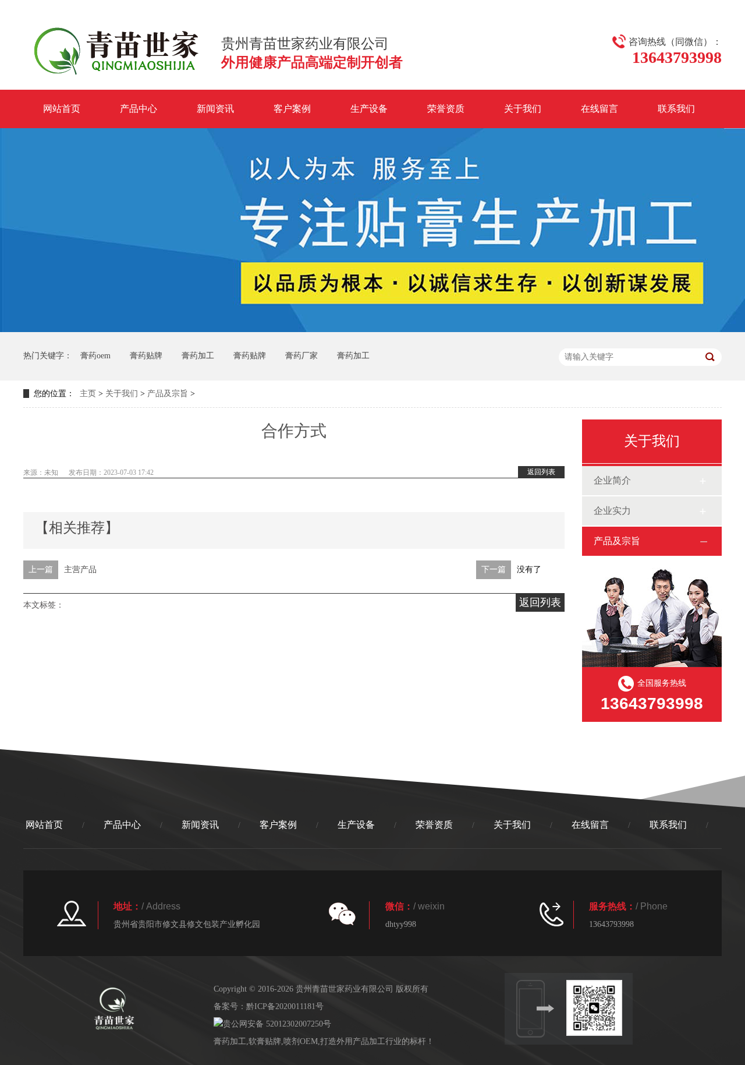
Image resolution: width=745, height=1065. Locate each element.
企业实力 (612, 511)
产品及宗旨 (167, 393)
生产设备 (369, 109)
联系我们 (676, 109)
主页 (88, 393)
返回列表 (541, 472)
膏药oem (95, 355)
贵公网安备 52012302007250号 (277, 1024)
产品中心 (138, 109)
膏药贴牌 (146, 355)
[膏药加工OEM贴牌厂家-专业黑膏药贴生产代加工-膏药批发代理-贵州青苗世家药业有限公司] (116, 77)
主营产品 (80, 569)
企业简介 (612, 480)
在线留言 (599, 109)
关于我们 (522, 109)
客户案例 (292, 109)
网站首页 (61, 109)
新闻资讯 (215, 109)
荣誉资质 (445, 109)
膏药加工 (198, 355)
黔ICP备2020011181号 (285, 1006)
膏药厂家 (301, 355)
